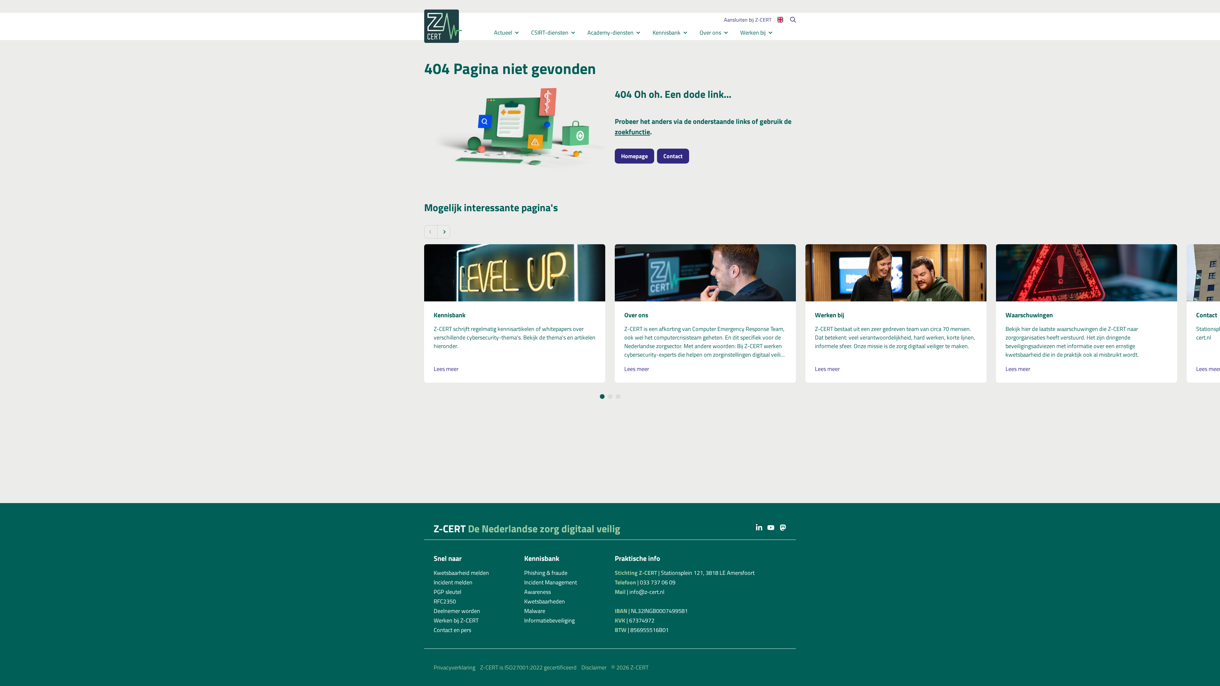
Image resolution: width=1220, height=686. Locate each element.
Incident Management (550, 582)
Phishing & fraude (545, 572)
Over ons (710, 32)
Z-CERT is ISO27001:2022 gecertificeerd (528, 667)
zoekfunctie (632, 131)
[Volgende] (443, 231)
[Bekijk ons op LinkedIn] (759, 527)
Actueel (503, 32)
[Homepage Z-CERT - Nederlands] (451, 26)
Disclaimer (594, 667)
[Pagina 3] (618, 396)
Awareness (537, 592)
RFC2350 (445, 601)
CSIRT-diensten (549, 32)
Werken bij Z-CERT (456, 620)
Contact (673, 156)
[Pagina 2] (610, 396)
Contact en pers (452, 630)
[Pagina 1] (602, 396)
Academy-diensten (610, 32)
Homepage (634, 156)
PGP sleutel (447, 592)
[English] (780, 20)
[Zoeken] (793, 20)
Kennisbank (667, 32)
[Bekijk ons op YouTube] (771, 527)
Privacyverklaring (454, 667)
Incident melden (453, 582)
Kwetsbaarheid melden (461, 572)
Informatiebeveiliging (549, 620)
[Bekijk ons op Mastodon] (783, 527)
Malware (534, 611)
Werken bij (753, 32)
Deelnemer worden (457, 611)
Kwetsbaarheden (544, 601)
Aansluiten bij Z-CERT (747, 20)
